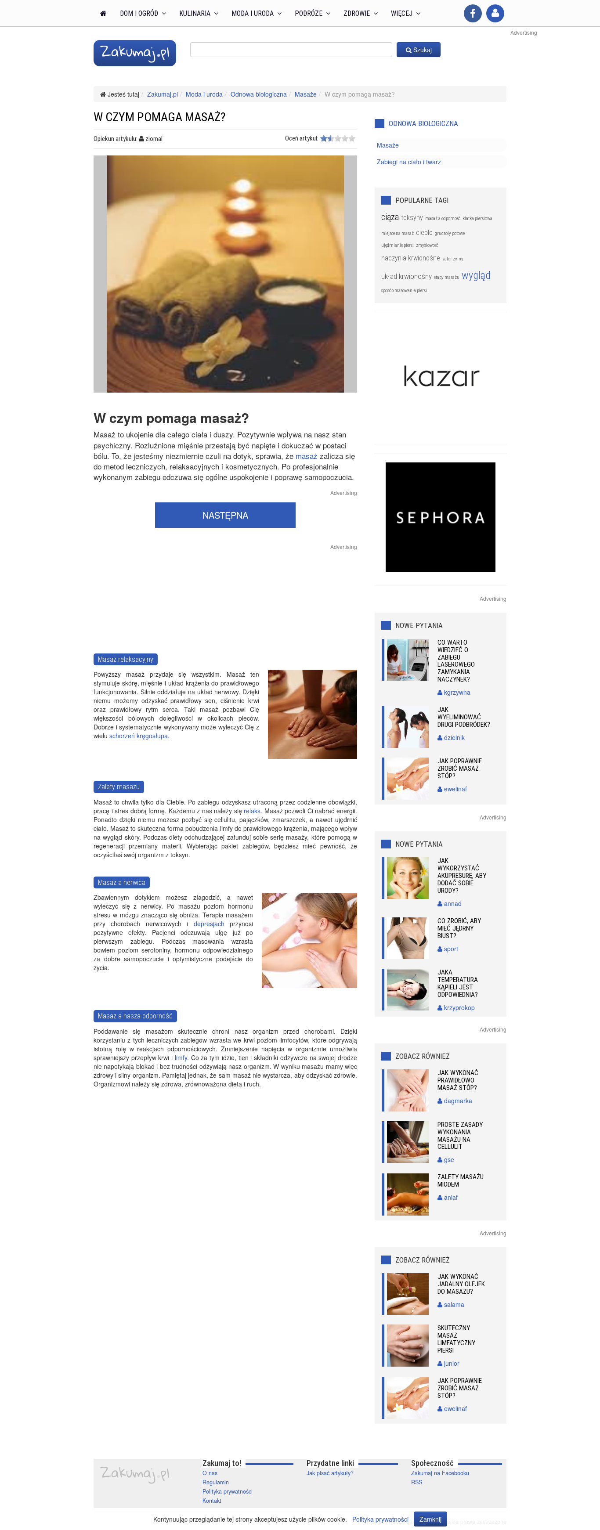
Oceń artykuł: (301, 138)
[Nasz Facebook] (473, 13)
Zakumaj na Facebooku (440, 1473)
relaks (252, 810)
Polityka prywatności (227, 1491)
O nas (209, 1473)
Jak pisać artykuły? (330, 1473)
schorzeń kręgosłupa (138, 735)
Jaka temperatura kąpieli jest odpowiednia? (457, 983)
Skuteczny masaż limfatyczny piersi (456, 1339)
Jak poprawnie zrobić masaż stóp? (459, 768)
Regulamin (215, 1482)
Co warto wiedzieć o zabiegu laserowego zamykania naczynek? (456, 661)
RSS (416, 1482)
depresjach (209, 923)
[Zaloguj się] (495, 13)
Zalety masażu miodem (460, 1180)
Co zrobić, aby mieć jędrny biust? (459, 928)
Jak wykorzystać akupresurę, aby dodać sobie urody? (461, 876)
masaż (307, 455)
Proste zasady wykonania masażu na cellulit (460, 1136)
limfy (181, 1057)
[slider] (337, 138)
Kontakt (211, 1501)
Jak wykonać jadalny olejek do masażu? (461, 1284)
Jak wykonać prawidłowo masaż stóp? (457, 1080)
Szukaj (422, 49)
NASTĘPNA (225, 515)
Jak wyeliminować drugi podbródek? (463, 717)
